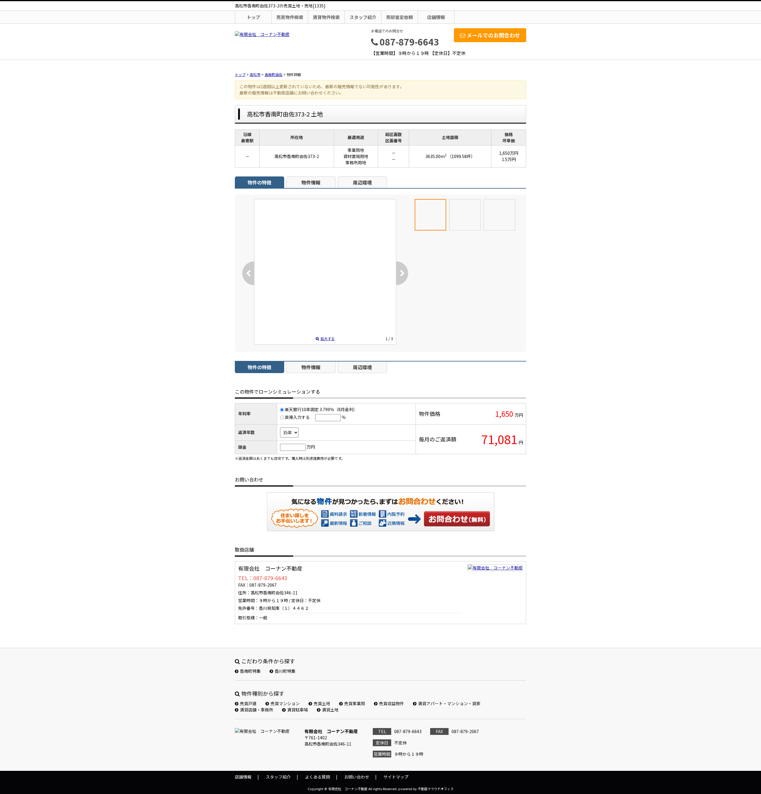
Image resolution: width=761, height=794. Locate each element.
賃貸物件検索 (326, 17)
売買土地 (322, 703)
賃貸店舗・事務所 (256, 710)
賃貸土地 (330, 710)
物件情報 (310, 182)
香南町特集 (250, 671)
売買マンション (285, 703)
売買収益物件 (391, 703)
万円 (310, 447)
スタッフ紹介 (363, 17)
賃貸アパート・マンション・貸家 (449, 703)
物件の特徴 (259, 182)
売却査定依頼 (399, 17)
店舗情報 (436, 17)
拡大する (327, 338)
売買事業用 (354, 703)
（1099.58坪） (461, 156)
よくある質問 (317, 777)
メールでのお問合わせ (493, 35)
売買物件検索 (289, 17)
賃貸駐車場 (297, 710)
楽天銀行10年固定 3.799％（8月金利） (321, 409)
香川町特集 (285, 671)
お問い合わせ (457, 518)
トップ (253, 17)
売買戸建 (248, 703)
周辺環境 (362, 182)
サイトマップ (395, 777)
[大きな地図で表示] (495, 568)
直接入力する (297, 417)
